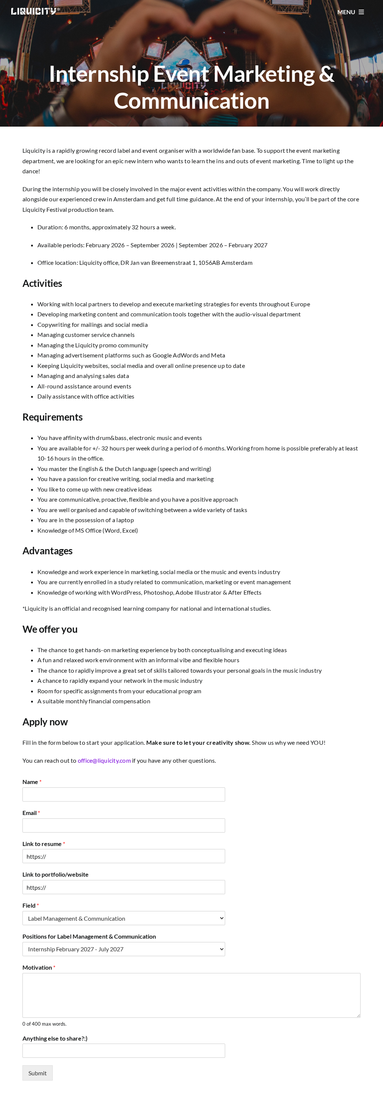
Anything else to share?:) (55, 1038)
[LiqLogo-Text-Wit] (35, 10)
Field (30, 905)
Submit (37, 1072)
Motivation (38, 967)
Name (32, 781)
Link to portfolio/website (55, 874)
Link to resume (43, 843)
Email (31, 812)
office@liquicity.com (104, 760)
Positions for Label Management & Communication (89, 936)
